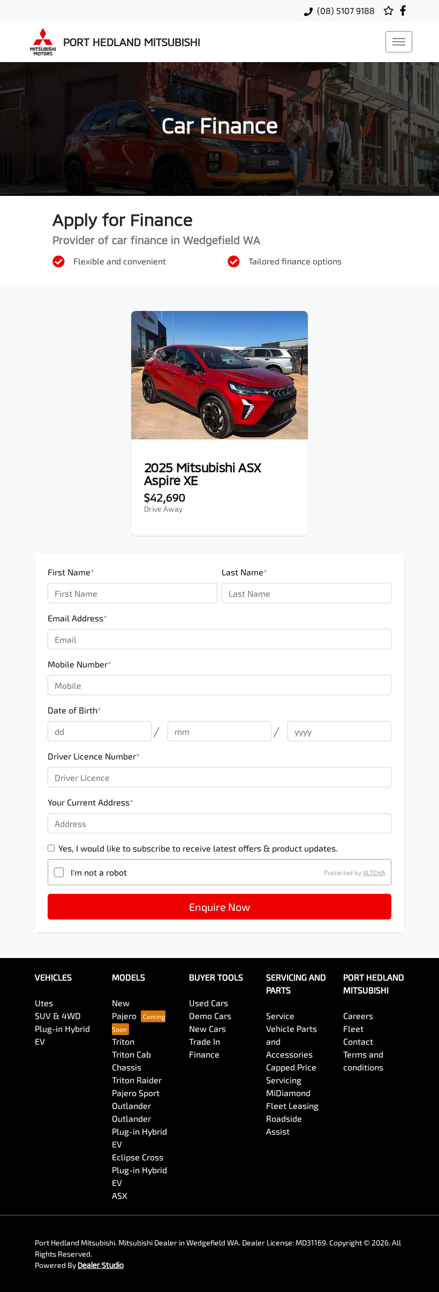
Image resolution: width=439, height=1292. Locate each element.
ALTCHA (374, 872)
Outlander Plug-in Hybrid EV (139, 1131)
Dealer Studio (101, 1265)
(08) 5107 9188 (346, 10)
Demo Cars (210, 1015)
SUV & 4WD (58, 1015)
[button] (398, 41)
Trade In (204, 1041)
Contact (358, 1041)
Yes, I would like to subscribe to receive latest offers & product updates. (198, 848)
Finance (204, 1054)
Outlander (131, 1105)
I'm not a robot (99, 872)
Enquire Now (219, 906)
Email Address (77, 618)
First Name (71, 572)
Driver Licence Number (94, 756)
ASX (119, 1195)
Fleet (353, 1028)
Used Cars (208, 1003)
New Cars (207, 1028)
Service (280, 1015)
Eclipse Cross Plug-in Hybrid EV (139, 1170)
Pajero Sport (136, 1093)
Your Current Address (90, 802)
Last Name (244, 572)
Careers (358, 1015)
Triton (123, 1041)
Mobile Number (79, 664)
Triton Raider (137, 1080)
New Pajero (124, 1009)
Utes (44, 1003)
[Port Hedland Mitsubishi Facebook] (405, 10)
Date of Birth (74, 710)
